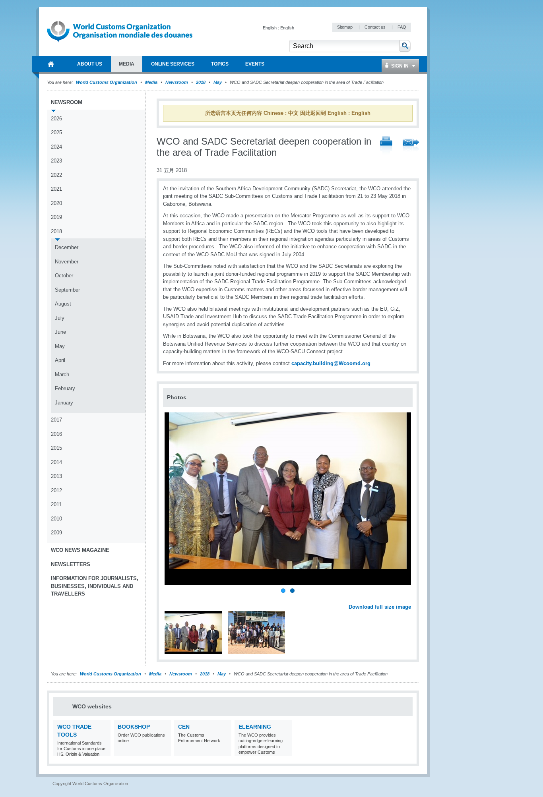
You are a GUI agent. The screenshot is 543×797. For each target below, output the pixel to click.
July (59, 318)
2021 (56, 189)
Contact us (376, 27)
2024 (56, 147)
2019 (56, 217)
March (62, 374)
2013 (56, 476)
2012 (56, 490)
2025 (56, 132)
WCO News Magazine (80, 550)
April (60, 360)
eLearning (255, 726)
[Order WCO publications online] (164, 751)
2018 (201, 82)
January (64, 403)
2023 (56, 161)
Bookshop (134, 726)
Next (409, 598)
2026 (56, 119)
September (67, 290)
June (60, 332)
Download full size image (380, 607)
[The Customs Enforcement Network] (224, 751)
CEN (184, 726)
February (65, 388)
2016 (56, 434)
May (217, 82)
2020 (56, 203)
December (66, 247)
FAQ (402, 27)
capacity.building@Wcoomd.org (330, 363)
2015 (56, 448)
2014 (56, 462)
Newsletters (70, 564)
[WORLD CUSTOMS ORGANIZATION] (51, 64)
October (64, 276)
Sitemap (345, 27)
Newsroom (176, 82)
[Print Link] (386, 145)
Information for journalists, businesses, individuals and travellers (94, 586)
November (66, 262)
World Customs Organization (107, 82)
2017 (56, 420)
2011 (56, 504)
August (63, 304)
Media (151, 82)
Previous (171, 598)
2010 (56, 519)
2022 (56, 175)
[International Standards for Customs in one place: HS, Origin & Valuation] (104, 751)
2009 (56, 533)
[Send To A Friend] (411, 146)
